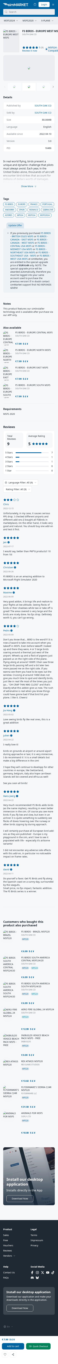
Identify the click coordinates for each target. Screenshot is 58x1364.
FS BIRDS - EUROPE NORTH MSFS (33, 350)
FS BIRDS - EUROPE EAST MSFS (31, 367)
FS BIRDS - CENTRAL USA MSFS (29, 244)
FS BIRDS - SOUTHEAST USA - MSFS (30, 254)
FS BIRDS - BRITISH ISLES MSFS (30, 235)
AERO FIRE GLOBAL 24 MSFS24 (37, 1009)
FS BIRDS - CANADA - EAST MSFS (29, 238)
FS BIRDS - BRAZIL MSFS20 (35, 931)
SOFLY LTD (26, 1116)
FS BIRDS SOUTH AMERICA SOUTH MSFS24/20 (35, 985)
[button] (29, 50)
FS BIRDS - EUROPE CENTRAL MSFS (34, 332)
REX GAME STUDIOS (30, 1064)
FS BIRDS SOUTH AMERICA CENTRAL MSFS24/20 (35, 959)
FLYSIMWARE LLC (29, 1093)
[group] (29, 68)
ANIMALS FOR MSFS (32, 1113)
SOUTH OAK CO (29, 34)
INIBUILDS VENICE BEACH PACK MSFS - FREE (35, 1037)
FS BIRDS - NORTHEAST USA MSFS (28, 251)
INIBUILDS (26, 1041)
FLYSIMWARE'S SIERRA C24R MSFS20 (36, 1089)
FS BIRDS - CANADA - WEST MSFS (29, 241)
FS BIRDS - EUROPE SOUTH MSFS (32, 385)
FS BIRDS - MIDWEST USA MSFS (28, 247)
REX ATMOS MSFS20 (32, 1061)
